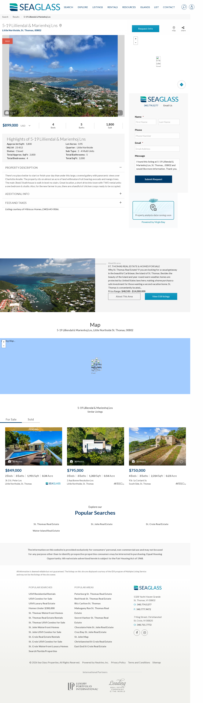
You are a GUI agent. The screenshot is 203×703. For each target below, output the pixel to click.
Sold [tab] (31, 419)
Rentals (112, 7)
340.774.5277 (151, 105)
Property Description (21, 167)
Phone (138, 129)
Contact (169, 7)
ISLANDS (145, 7)
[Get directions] (181, 84)
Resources (129, 7)
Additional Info (17, 193)
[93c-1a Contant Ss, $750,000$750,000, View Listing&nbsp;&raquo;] (93, 368)
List (156, 7)
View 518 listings (161, 296)
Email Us (167, 105)
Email (139, 142)
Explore (83, 7)
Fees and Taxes (15, 202)
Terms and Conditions (139, 662)
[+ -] (158, 61)
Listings (97, 7)
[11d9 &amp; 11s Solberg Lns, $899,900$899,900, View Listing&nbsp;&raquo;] (99, 365)
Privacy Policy (118, 662)
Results (16, 17)
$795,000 (75, 470)
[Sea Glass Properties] (34, 4)
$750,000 (137, 470)
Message (140, 155)
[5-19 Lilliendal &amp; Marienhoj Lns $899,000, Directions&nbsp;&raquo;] (158, 61)
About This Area (124, 296)
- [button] (136, 43)
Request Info (145, 28)
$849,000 (13, 470)
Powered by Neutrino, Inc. (95, 662)
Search (68, 7)
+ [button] (136, 39)
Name (139, 116)
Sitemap (156, 662)
